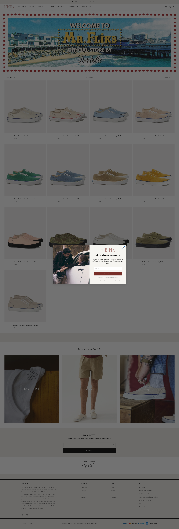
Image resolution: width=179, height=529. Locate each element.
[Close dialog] (123, 247)
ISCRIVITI (107, 274)
